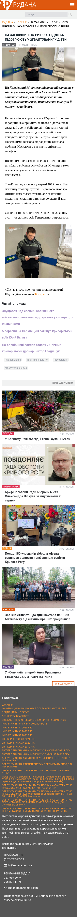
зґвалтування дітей (16, 368)
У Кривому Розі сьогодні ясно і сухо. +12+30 (37, 439)
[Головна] (6, 9)
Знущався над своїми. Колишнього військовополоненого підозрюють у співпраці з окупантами (37, 317)
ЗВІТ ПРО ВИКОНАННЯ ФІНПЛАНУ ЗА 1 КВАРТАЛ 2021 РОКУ (36, 750)
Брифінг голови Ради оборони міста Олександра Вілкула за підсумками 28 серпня (33, 496)
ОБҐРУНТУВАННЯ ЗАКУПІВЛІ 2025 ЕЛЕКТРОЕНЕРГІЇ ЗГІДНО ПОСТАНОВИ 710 (36, 759)
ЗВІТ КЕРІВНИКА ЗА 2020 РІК (18, 742)
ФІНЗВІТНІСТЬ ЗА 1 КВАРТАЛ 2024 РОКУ (25, 723)
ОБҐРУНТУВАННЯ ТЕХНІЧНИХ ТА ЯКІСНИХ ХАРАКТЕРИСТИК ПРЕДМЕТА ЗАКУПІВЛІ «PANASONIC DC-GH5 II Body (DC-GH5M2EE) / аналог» (37, 802)
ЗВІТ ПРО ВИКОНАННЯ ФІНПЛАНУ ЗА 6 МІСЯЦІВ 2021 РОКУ (35, 754)
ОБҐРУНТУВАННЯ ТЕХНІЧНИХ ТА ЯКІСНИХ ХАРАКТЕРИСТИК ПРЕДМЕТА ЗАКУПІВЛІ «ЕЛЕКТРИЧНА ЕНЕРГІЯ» (37, 786)
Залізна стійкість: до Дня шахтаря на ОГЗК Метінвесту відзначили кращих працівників (37, 617)
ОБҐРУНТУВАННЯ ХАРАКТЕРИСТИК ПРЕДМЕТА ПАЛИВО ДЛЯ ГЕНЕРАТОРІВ (37, 765)
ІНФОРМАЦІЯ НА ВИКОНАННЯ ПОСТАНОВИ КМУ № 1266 (34, 708)
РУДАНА (24, 4)
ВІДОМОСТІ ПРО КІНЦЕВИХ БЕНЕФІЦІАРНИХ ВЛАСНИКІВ (34, 720)
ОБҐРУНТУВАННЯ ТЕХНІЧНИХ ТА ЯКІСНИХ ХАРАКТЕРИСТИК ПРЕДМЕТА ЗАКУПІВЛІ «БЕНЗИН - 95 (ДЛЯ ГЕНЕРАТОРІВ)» (37, 809)
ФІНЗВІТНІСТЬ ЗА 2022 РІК (17, 731)
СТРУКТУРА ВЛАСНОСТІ (15, 716)
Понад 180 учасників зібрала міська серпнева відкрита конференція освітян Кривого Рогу (35, 558)
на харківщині (13, 359)
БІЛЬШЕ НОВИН (63, 683)
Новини (21, 22)
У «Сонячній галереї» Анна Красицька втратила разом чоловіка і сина (33, 674)
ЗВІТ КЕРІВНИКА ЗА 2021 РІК (18, 739)
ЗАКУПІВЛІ (8, 704)
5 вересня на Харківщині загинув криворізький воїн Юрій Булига (37, 334)
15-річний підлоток (37, 359)
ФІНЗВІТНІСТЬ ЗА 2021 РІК (17, 735)
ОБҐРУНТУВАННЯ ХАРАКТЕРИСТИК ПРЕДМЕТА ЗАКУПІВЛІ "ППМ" (35, 771)
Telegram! (41, 294)
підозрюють (61, 359)
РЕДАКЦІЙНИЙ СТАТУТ (15, 712)
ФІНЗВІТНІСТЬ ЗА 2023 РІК (17, 727)
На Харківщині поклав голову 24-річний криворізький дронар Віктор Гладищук (31, 348)
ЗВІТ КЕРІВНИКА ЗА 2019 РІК (18, 746)
